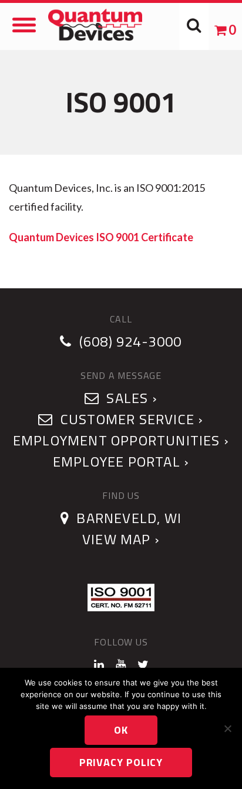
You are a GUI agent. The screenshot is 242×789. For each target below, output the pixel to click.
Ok (121, 730)
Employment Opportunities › (121, 440)
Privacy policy (121, 762)
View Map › (121, 539)
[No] (227, 728)
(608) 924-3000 (130, 341)
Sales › (130, 397)
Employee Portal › (121, 461)
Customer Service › (130, 419)
